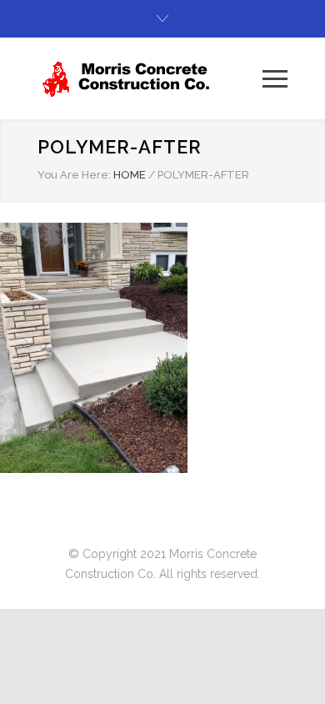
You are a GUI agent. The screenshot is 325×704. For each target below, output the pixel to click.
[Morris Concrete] (150, 78)
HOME (129, 174)
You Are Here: (74, 174)
